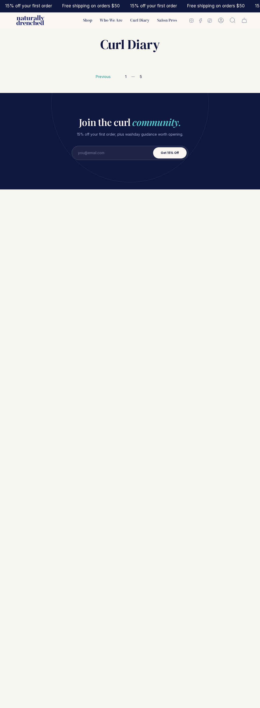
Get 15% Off (170, 153)
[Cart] (244, 20)
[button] (87, 20)
